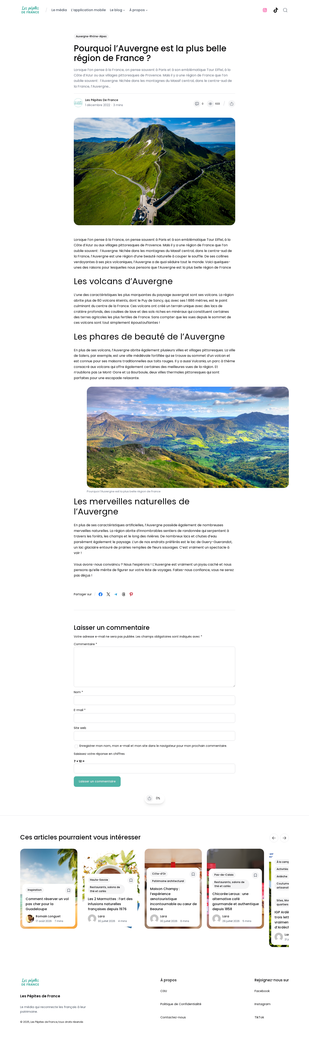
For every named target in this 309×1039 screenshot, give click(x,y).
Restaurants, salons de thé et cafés (105, 889)
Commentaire (85, 644)
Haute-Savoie (99, 880)
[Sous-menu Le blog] (124, 10)
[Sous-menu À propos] (147, 10)
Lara (101, 916)
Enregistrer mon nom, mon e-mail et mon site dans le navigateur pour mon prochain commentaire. (153, 746)
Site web (80, 728)
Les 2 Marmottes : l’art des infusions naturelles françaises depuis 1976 (110, 903)
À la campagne (286, 861)
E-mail (80, 710)
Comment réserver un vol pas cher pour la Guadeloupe (47, 903)
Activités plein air (288, 869)
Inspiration (35, 890)
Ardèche (282, 876)
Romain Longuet (48, 916)
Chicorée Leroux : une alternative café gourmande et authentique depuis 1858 (235, 901)
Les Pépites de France (101, 100)
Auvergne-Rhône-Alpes (91, 36)
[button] (231, 104)
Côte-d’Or (159, 873)
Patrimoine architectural (168, 881)
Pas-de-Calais (224, 874)
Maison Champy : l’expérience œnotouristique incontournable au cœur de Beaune (173, 898)
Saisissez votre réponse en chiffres (99, 754)
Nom (78, 692)
